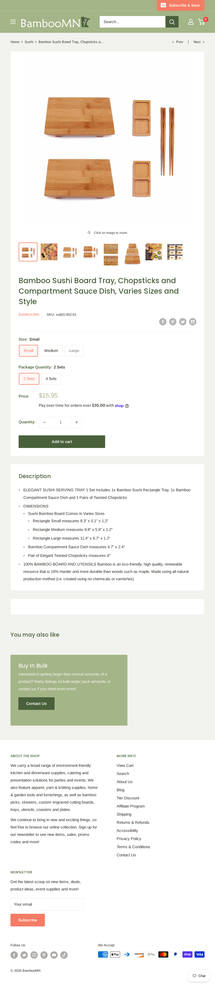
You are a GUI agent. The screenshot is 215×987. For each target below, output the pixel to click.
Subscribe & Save (184, 5)
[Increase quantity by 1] (76, 422)
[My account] (191, 22)
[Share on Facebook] (162, 321)
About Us (125, 781)
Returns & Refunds (133, 822)
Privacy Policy (129, 838)
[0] (201, 22)
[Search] (172, 22)
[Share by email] (192, 321)
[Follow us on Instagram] (34, 955)
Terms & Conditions (133, 847)
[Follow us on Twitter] (24, 955)
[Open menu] (13, 22)
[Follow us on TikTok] (64, 955)
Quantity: (27, 422)
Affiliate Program (131, 806)
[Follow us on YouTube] (54, 955)
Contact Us (126, 855)
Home (14, 42)
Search (123, 773)
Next (197, 42)
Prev (179, 42)
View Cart (125, 765)
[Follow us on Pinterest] (44, 955)
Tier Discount (128, 798)
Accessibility (127, 830)
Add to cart (62, 441)
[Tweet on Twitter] (182, 321)
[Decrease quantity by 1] (44, 422)
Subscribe (27, 920)
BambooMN (29, 314)
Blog (120, 790)
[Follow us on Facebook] (14, 955)
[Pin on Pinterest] (172, 321)
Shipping (124, 814)
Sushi (29, 42)
